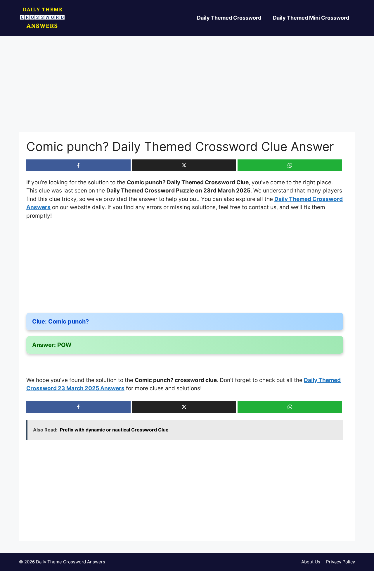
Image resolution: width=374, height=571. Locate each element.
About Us (310, 562)
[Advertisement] (187, 89)
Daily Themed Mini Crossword (311, 18)
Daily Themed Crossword (229, 18)
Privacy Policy (340, 562)
